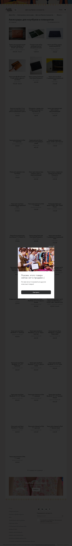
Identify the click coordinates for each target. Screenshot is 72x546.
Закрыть (51, 246)
